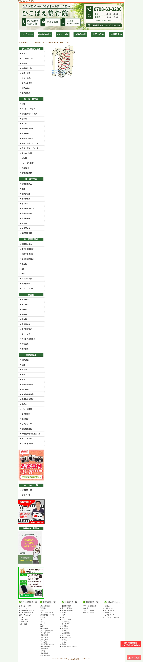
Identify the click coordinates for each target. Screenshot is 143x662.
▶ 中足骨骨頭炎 (26, 329)
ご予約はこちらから (112, 617)
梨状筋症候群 (45, 655)
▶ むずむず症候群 (27, 443)
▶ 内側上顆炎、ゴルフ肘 (29, 148)
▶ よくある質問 (26, 83)
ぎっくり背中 (45, 633)
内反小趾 (65, 628)
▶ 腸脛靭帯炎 (25, 283)
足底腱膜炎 (66, 633)
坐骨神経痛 (44, 649)
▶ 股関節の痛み (26, 244)
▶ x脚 (22, 269)
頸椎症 (42, 617)
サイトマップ (109, 615)
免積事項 (108, 613)
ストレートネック (46, 613)
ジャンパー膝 (66, 619)
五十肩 (42, 624)
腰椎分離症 (44, 640)
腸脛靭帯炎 (66, 622)
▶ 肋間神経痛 (25, 194)
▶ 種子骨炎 (24, 349)
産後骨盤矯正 (45, 606)
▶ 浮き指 (23, 319)
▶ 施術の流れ (25, 88)
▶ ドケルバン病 (26, 153)
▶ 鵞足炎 (23, 264)
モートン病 (66, 635)
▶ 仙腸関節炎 (25, 228)
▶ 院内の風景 (25, 93)
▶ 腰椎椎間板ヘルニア (28, 208)
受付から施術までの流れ (27, 610)
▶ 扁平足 (23, 309)
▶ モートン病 (25, 334)
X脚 (63, 617)
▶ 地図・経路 (25, 73)
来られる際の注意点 (26, 613)
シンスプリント (67, 624)
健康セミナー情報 (25, 606)
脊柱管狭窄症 (45, 646)
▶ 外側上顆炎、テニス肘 (29, 143)
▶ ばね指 (23, 158)
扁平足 (64, 631)
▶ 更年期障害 (25, 414)
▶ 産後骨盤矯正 (26, 184)
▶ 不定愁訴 (24, 419)
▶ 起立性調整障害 (27, 394)
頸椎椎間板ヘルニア (47, 615)
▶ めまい (23, 370)
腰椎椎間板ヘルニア (47, 644)
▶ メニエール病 (26, 439)
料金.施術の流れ (44, 34)
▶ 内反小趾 (24, 304)
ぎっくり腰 (44, 637)
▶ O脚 (22, 274)
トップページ (26, 34)
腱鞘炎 (64, 640)
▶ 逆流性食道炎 (26, 429)
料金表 (21, 617)
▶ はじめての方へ (27, 58)
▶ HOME (23, 53)
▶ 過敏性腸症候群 (27, 384)
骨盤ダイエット (88, 613)
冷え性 (85, 608)
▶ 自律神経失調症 (27, 399)
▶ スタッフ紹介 (26, 78)
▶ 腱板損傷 (24, 133)
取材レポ (108, 606)
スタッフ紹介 (62, 34)
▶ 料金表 (23, 63)
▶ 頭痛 (22, 104)
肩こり (42, 622)
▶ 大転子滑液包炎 (27, 254)
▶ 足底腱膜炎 (25, 324)
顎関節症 (43, 608)
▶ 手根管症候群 (26, 173)
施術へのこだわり (25, 615)
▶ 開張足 (23, 314)
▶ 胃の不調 (24, 389)
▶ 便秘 (22, 375)
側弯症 (42, 651)
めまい (64, 642)
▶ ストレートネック (27, 109)
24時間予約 (116, 34)
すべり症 (43, 642)
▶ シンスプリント (27, 288)
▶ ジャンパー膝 (26, 279)
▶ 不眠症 (23, 404)
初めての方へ (23, 608)
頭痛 (42, 610)
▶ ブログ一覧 (25, 495)
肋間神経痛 (44, 635)
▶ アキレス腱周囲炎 (27, 339)
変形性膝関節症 (67, 608)
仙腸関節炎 (44, 653)
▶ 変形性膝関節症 (27, 259)
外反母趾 (65, 626)
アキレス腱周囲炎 (89, 606)
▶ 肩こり (23, 124)
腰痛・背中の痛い (46, 631)
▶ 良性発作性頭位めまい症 (30, 434)
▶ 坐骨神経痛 (25, 218)
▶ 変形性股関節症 (27, 249)
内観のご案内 (23, 622)
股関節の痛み (66, 606)
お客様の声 (80, 34)
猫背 (42, 626)
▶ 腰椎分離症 (25, 199)
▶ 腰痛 (22, 189)
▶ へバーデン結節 (27, 163)
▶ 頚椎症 (23, 119)
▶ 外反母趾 (24, 300)
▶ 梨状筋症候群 (26, 233)
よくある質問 (109, 610)
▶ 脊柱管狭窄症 (26, 213)
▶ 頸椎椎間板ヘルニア (28, 114)
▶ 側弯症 (23, 223)
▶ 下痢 (22, 380)
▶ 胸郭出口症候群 (27, 138)
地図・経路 (98, 34)
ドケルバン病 (66, 637)
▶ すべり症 (24, 204)
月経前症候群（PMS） (70, 646)
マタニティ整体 (88, 610)
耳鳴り (64, 644)
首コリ (42, 619)
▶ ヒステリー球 (26, 424)
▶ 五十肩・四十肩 (27, 128)
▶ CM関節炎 (24, 168)
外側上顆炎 (44, 628)
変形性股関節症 (67, 610)
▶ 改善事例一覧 (26, 68)
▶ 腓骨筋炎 (24, 344)
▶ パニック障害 (26, 409)
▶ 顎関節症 (24, 360)
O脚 (63, 615)
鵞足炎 (64, 613)
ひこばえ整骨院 (73, 659)
